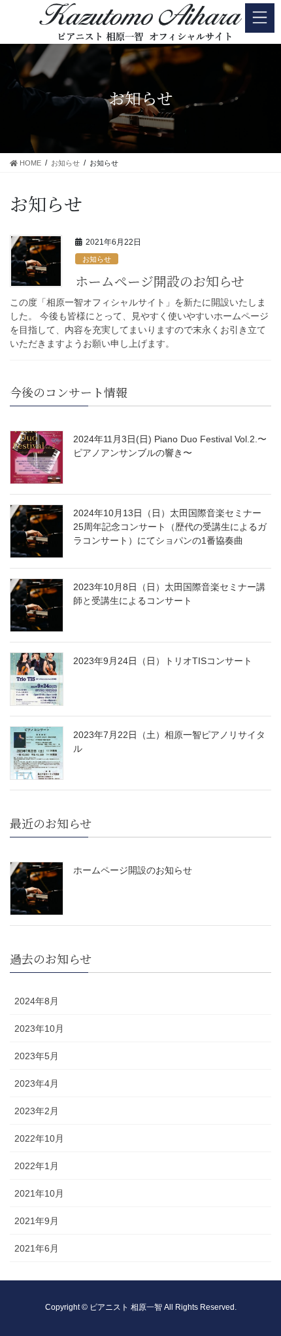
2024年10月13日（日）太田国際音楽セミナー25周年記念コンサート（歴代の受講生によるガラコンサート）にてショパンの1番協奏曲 (170, 527)
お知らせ (96, 259)
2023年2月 (36, 1111)
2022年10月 (39, 1138)
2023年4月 (36, 1083)
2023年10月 (39, 1028)
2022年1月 (36, 1166)
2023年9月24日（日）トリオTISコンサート (162, 661)
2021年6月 (36, 1248)
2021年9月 (36, 1221)
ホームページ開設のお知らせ (159, 281)
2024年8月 (36, 1001)
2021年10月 (39, 1193)
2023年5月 (36, 1056)
